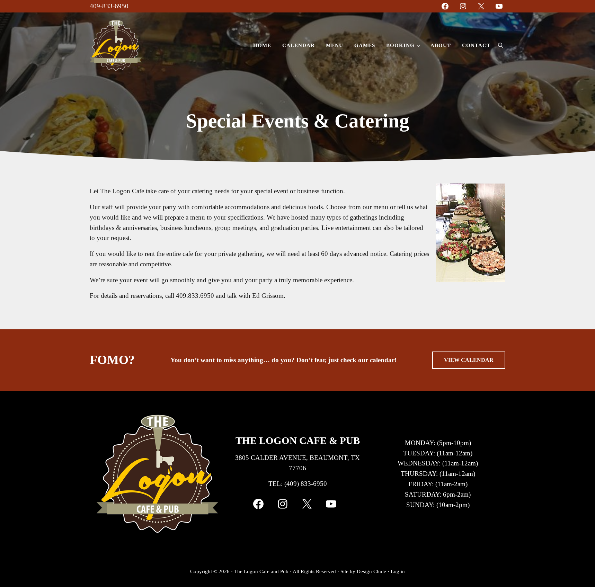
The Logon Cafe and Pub (261, 571)
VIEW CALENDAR (469, 360)
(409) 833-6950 (305, 483)
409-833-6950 (109, 6)
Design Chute (371, 571)
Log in (398, 571)
